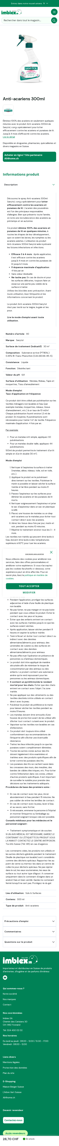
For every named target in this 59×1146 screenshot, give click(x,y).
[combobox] (29, 20)
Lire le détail (9, 137)
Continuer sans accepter (34, 554)
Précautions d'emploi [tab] (16, 921)
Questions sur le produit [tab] (18, 941)
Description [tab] (11, 184)
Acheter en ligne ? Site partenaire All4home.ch (23, 156)
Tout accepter (29, 586)
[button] (45, 3)
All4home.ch (9, 1097)
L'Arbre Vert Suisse (12, 1092)
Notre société (10, 993)
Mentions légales (11, 1062)
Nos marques (9, 999)
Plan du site (8, 1073)
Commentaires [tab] (12, 931)
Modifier (29, 592)
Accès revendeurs (15, 1133)
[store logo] (11, 12)
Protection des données (15, 1067)
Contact (7, 1004)
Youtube (5, 977)
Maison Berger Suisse (13, 1086)
